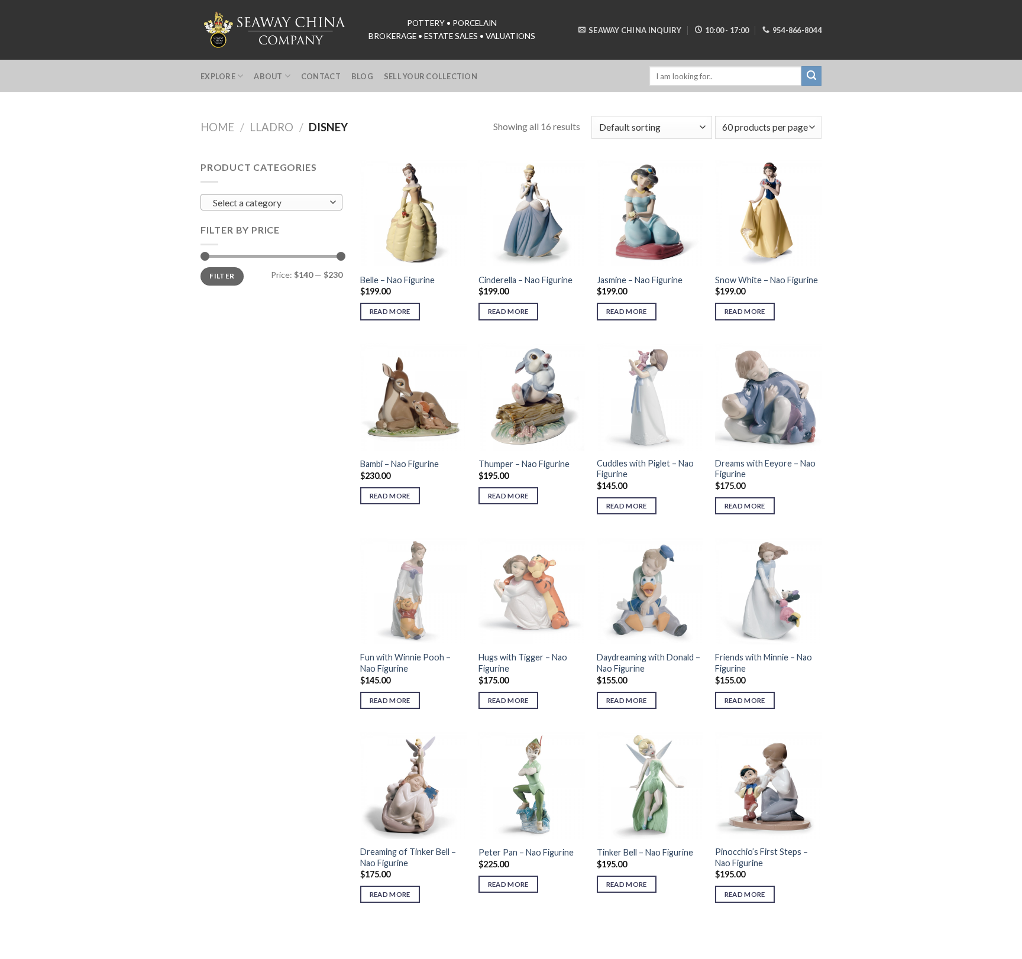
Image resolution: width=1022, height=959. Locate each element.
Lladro (271, 127)
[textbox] (268, 203)
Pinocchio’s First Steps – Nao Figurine (761, 857)
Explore (217, 76)
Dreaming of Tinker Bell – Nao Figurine (408, 857)
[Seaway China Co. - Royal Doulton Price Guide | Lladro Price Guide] (275, 29)
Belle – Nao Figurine (397, 280)
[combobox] (271, 202)
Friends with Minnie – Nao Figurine (763, 662)
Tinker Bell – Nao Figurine (645, 852)
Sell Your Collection (430, 76)
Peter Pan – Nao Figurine (526, 852)
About (268, 76)
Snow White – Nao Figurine (766, 280)
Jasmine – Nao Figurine (640, 280)
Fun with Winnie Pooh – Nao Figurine (405, 662)
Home (217, 127)
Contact (321, 76)
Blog (362, 76)
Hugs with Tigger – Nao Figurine (522, 662)
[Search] (811, 76)
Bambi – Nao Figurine (399, 464)
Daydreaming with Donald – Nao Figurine (648, 662)
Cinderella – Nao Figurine (525, 280)
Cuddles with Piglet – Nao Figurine (645, 469)
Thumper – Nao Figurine (524, 464)
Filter (221, 275)
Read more (390, 311)
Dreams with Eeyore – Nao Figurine (765, 469)
